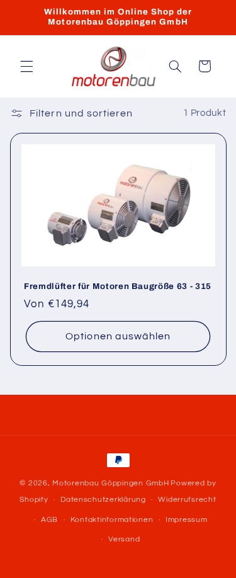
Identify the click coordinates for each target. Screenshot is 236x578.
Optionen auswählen (118, 336)
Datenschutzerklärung (103, 499)
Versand (124, 539)
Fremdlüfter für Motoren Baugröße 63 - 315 (117, 286)
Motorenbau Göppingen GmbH (110, 483)
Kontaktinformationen (112, 519)
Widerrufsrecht (187, 499)
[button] (26, 66)
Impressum (187, 519)
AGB (49, 519)
